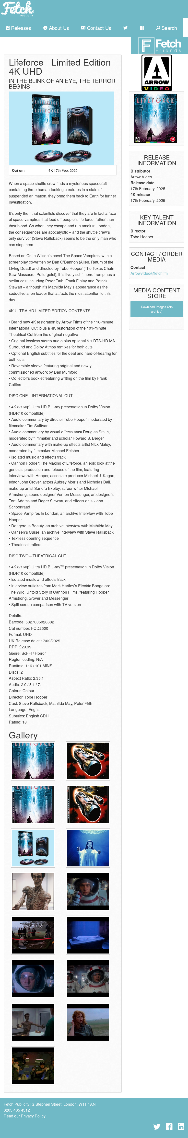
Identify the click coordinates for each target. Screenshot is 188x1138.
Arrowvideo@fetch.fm (149, 273)
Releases (20, 27)
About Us (58, 27)
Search (168, 27)
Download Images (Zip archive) (157, 309)
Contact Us (98, 27)
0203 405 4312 (17, 1110)
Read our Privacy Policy (25, 1116)
